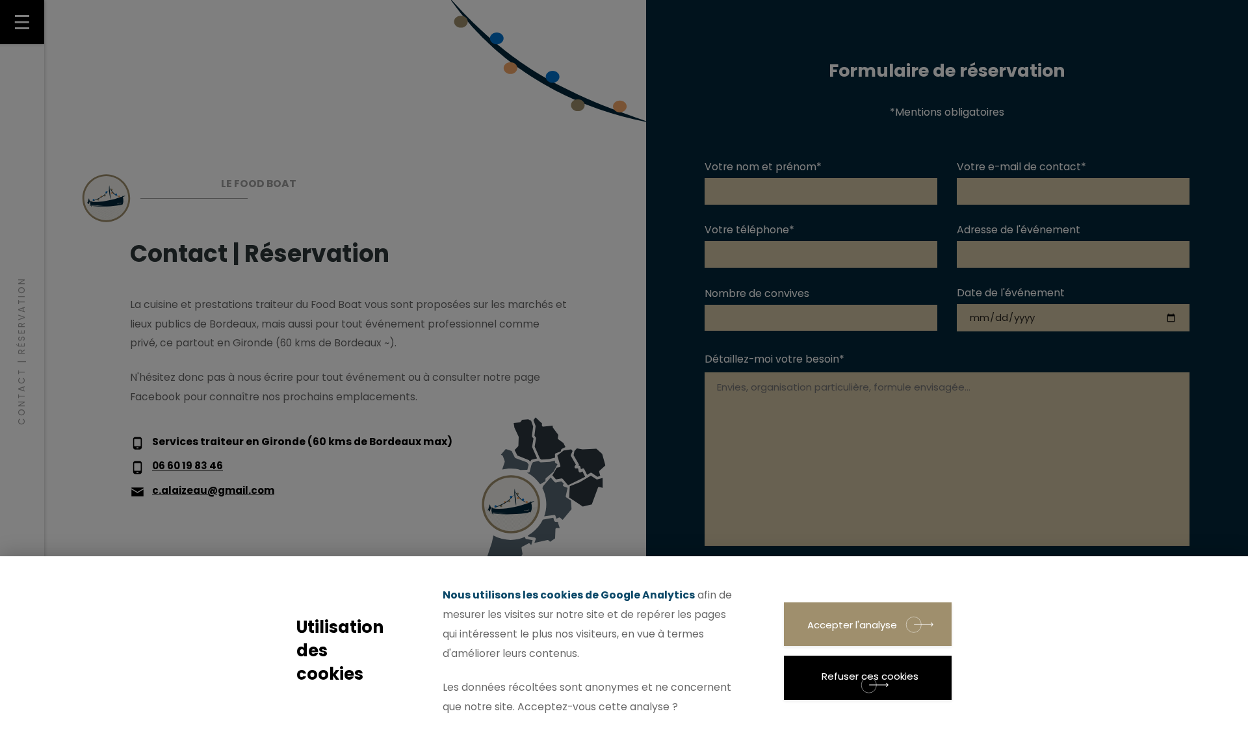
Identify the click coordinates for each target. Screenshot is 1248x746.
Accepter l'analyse (852, 625)
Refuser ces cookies (870, 676)
